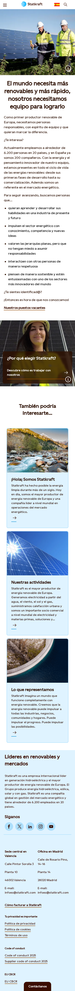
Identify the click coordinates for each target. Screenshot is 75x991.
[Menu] (5, 4)
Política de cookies (18, 929)
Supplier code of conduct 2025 (26, 961)
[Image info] (68, 68)
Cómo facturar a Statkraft (23, 905)
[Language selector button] (57, 4)
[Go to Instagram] (40, 826)
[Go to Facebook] (9, 826)
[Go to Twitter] (19, 826)
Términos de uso (16, 935)
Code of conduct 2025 (20, 955)
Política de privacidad (20, 923)
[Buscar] (66, 5)
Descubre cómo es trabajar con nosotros (29, 372)
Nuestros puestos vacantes (24, 308)
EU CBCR (11, 981)
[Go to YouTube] (51, 826)
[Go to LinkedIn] (30, 826)
